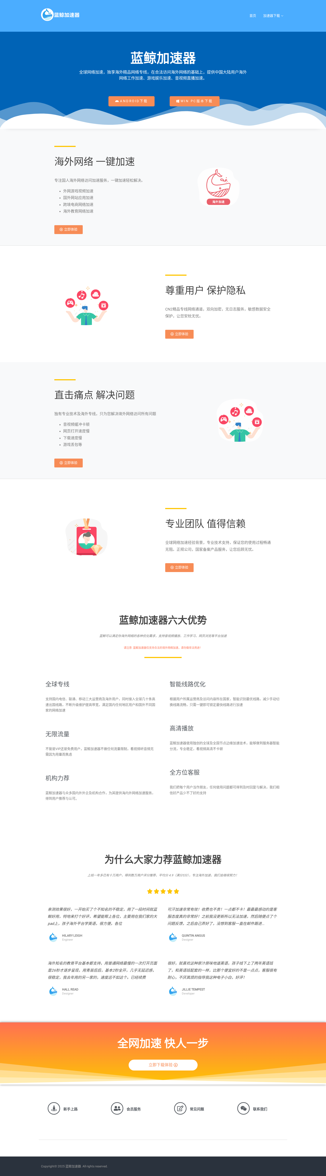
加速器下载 (271, 16)
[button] (131, 101)
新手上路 (70, 1109)
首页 (252, 16)
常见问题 (197, 1109)
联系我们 (260, 1109)
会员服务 (134, 1109)
